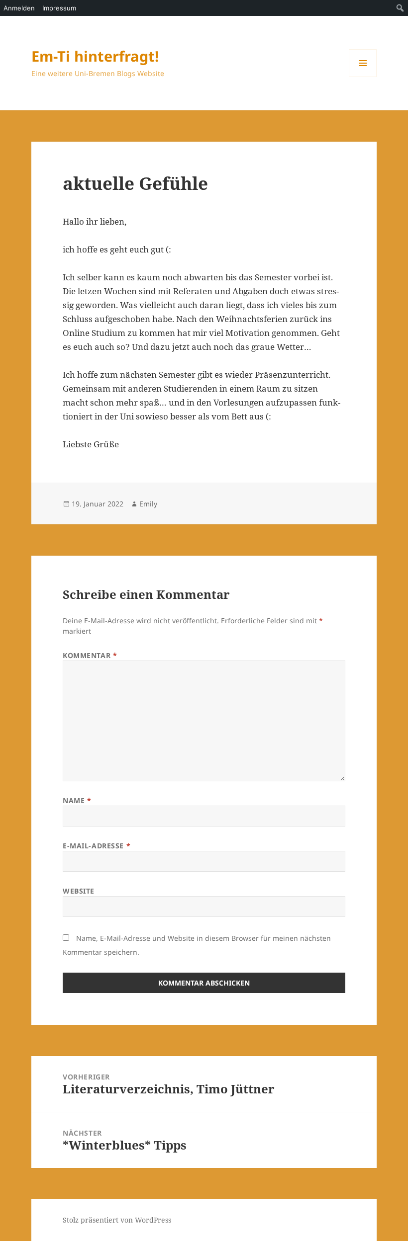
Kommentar (90, 655)
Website (79, 891)
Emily (148, 503)
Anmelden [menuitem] (19, 8)
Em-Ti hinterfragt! (95, 56)
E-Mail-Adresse (96, 845)
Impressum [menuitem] (59, 8)
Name (77, 800)
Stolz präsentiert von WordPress (117, 1220)
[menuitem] (400, 8)
